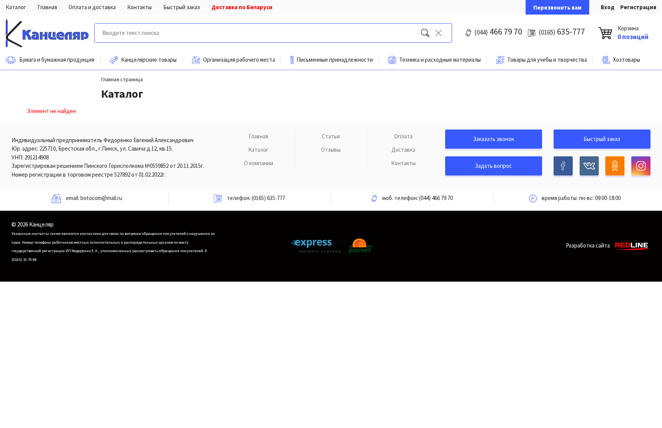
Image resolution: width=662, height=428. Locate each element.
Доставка (403, 149)
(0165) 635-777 (268, 198)
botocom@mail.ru (101, 198)
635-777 (562, 31)
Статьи (331, 136)
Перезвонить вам (557, 7)
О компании (258, 163)
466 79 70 (498, 31)
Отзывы (331, 149)
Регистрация (638, 7)
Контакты (139, 7)
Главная (47, 7)
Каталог (16, 7)
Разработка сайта (588, 245)
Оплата (403, 136)
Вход (607, 7)
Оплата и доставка (92, 7)
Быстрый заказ (181, 7)
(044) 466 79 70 (436, 198)
